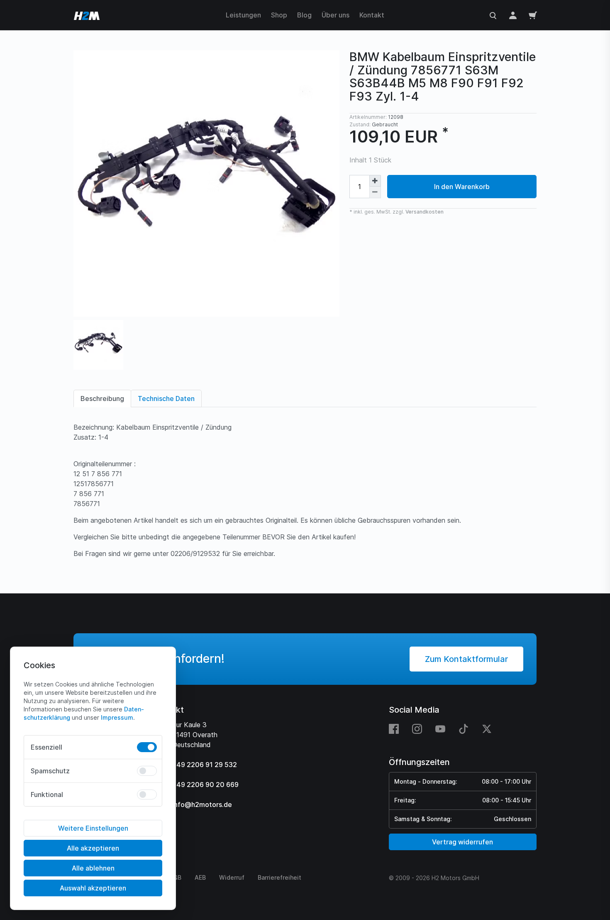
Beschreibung (102, 398)
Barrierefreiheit (279, 877)
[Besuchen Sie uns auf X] (486, 728)
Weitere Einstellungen (93, 828)
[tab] (102, 398)
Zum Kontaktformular (466, 659)
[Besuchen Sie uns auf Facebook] (397, 728)
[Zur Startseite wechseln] (86, 15)
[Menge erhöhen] (375, 181)
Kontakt (371, 15)
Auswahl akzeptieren (93, 888)
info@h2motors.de (202, 804)
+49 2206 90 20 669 (205, 784)
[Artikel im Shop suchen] (493, 15)
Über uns (335, 15)
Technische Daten (166, 398)
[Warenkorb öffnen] (533, 15)
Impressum (117, 717)
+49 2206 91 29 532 (204, 764)
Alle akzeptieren (93, 848)
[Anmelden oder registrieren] (513, 15)
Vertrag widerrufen (462, 842)
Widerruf (231, 877)
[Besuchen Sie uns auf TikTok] (463, 728)
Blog (304, 15)
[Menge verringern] (375, 192)
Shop (279, 15)
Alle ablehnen (93, 868)
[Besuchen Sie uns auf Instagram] (417, 728)
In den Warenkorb (462, 186)
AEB (200, 877)
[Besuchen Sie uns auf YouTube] (440, 728)
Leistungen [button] (243, 15)
